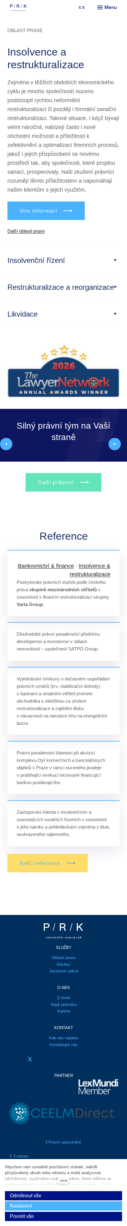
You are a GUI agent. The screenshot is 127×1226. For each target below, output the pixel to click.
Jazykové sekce (63, 971)
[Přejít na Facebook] (12, 1059)
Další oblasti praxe (26, 231)
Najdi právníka (63, 1004)
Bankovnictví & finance (46, 566)
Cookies (21, 1156)
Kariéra (63, 1011)
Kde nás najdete (63, 1038)
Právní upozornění (64, 1142)
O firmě (63, 997)
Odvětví (63, 964)
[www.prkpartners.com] (32, 8)
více (64, 1180)
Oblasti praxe (64, 957)
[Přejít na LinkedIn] (47, 1059)
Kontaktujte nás (64, 1044)
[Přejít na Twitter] (30, 1059)
